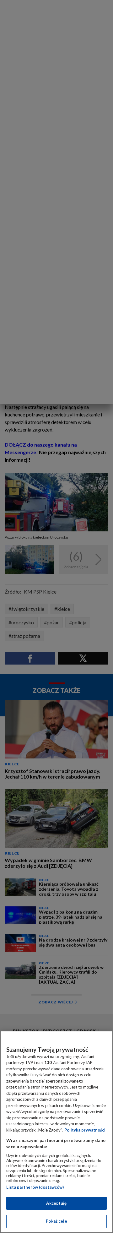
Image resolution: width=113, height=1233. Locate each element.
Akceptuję (56, 1203)
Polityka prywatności (84, 1130)
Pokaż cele (56, 1221)
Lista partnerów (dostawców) (35, 1187)
